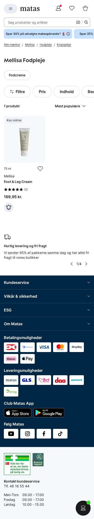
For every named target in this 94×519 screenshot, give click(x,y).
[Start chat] (83, 508)
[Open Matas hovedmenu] (10, 9)
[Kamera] (78, 22)
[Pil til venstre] (71, 264)
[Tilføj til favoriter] (40, 168)
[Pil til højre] (86, 264)
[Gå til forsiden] (30, 9)
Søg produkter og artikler (28, 22)
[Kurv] (85, 8)
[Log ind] (58, 8)
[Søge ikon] (86, 22)
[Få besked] (8, 207)
